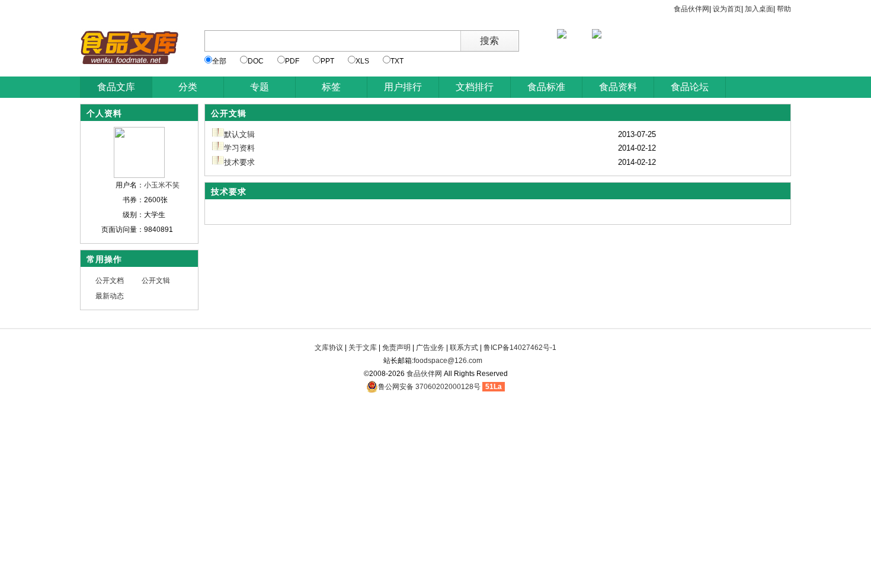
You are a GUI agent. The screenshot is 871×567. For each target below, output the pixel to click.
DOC (256, 61)
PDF (292, 61)
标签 (331, 87)
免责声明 (396, 347)
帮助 (784, 9)
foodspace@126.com (448, 360)
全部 (219, 61)
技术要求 (239, 162)
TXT (397, 61)
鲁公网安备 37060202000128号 (429, 387)
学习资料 (239, 148)
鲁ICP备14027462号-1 (519, 347)
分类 (187, 87)
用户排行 (403, 87)
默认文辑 (239, 134)
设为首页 (727, 9)
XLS (362, 61)
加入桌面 (759, 9)
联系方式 (464, 347)
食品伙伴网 (691, 9)
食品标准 (546, 87)
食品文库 (116, 87)
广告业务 (430, 347)
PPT (327, 61)
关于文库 (362, 347)
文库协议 (329, 347)
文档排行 (475, 87)
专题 (259, 87)
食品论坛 (690, 87)
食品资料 (618, 87)
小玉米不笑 (162, 185)
